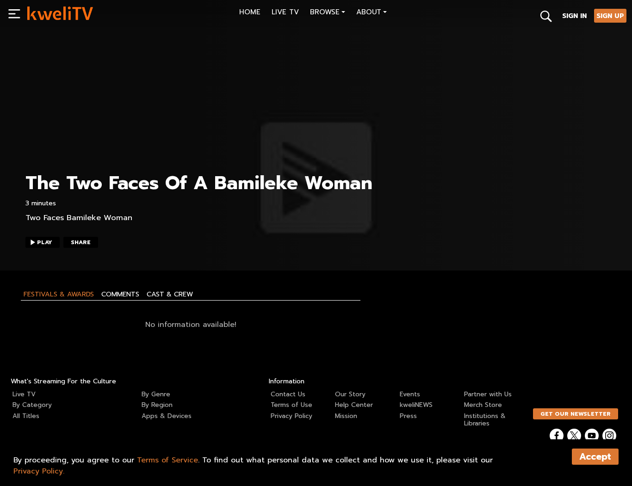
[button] (327, 13)
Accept (595, 456)
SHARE (81, 242)
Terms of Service (167, 460)
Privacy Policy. (38, 471)
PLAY (44, 242)
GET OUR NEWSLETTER (575, 414)
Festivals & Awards (59, 294)
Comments (120, 294)
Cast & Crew (170, 294)
